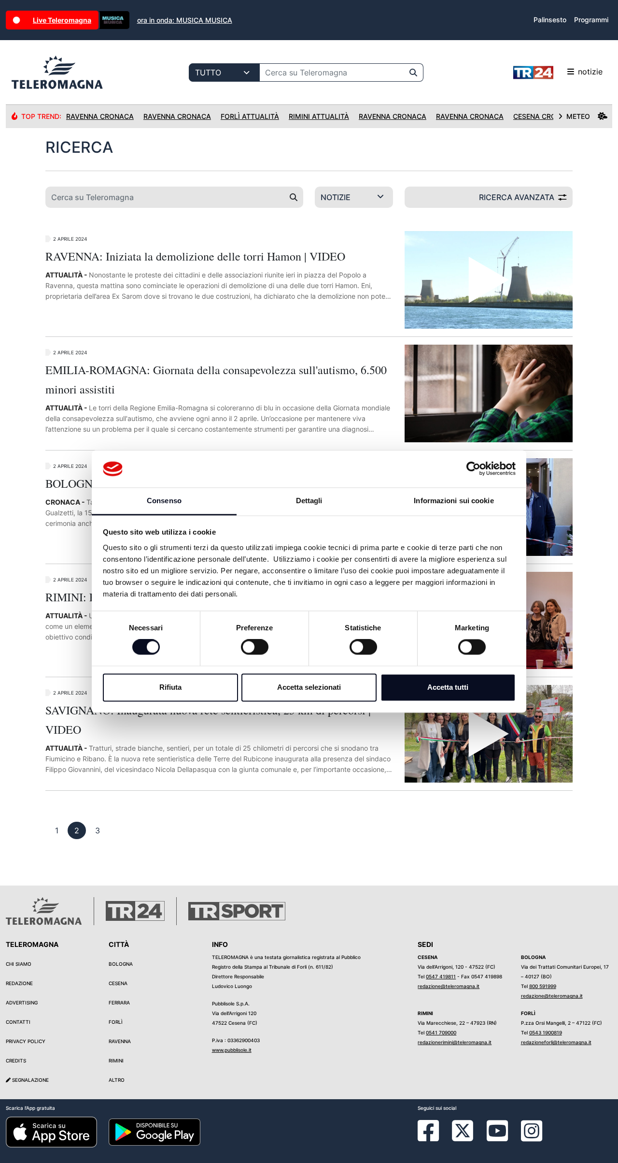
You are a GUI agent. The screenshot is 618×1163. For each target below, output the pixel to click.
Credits (16, 1060)
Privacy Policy (25, 1041)
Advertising (22, 1002)
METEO (578, 116)
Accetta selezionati (309, 687)
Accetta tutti (447, 687)
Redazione (19, 983)
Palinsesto (550, 19)
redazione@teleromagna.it (448, 986)
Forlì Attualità (250, 116)
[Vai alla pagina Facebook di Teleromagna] (434, 1138)
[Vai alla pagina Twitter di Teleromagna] (462, 1130)
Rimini (116, 1060)
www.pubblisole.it (232, 1050)
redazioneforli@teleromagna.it (556, 1042)
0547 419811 (441, 976)
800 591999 (542, 986)
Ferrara (119, 1002)
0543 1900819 (545, 1032)
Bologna (121, 964)
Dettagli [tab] (309, 500)
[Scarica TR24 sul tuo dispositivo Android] (154, 1131)
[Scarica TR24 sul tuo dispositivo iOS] (51, 1131)
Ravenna (120, 1041)
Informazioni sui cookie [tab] (453, 500)
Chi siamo (18, 964)
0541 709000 (441, 1032)
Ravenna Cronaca (100, 116)
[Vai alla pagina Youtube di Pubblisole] (497, 1138)
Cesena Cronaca (544, 116)
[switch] (254, 647)
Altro (117, 1080)
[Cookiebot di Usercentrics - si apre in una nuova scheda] (473, 469)
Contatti (18, 1022)
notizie (590, 71)
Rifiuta (170, 687)
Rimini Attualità (319, 116)
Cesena (118, 983)
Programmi (591, 19)
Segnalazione (30, 1080)
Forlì (116, 1022)
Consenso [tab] (164, 500)
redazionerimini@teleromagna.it (455, 1042)
